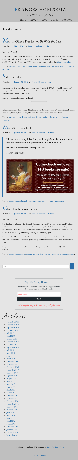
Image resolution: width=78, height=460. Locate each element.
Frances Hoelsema (40, 9)
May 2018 (10, 355)
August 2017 (11, 378)
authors (12, 117)
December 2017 (12, 367)
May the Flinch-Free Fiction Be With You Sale (32, 41)
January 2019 (11, 338)
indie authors (65, 254)
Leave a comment (57, 201)
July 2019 (10, 333)
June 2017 (10, 384)
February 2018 (12, 361)
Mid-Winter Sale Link (17, 128)
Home (23, 20)
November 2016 (12, 404)
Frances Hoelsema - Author (39, 46)
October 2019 (12, 330)
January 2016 (11, 429)
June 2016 (10, 415)
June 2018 (10, 353)
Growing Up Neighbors (49, 254)
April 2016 (10, 421)
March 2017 (11, 392)
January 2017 (11, 398)
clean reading (20, 254)
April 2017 (10, 389)
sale (61, 66)
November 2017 (12, 370)
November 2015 (12, 435)
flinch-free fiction (39, 66)
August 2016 (11, 409)
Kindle (38, 117)
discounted (27, 66)
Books (54, 20)
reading (45, 117)
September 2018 (12, 347)
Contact (67, 20)
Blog (44, 20)
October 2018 (12, 344)
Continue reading (65, 62)
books (18, 117)
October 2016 (12, 406)
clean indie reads (15, 66)
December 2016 (12, 401)
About (34, 20)
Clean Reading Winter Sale (20, 209)
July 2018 (10, 350)
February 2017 (12, 395)
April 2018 (10, 358)
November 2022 (12, 321)
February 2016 (12, 426)
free (33, 117)
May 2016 (10, 418)
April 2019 (10, 336)
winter (55, 117)
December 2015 (12, 432)
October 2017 (12, 372)
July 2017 (10, 381)
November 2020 (12, 324)
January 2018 (11, 364)
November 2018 (12, 341)
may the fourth (53, 66)
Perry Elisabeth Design (56, 447)
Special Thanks (40, 455)
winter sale (6, 256)
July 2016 (10, 412)
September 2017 (12, 375)
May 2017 (10, 387)
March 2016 (11, 423)
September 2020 (12, 327)
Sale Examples (12, 77)
